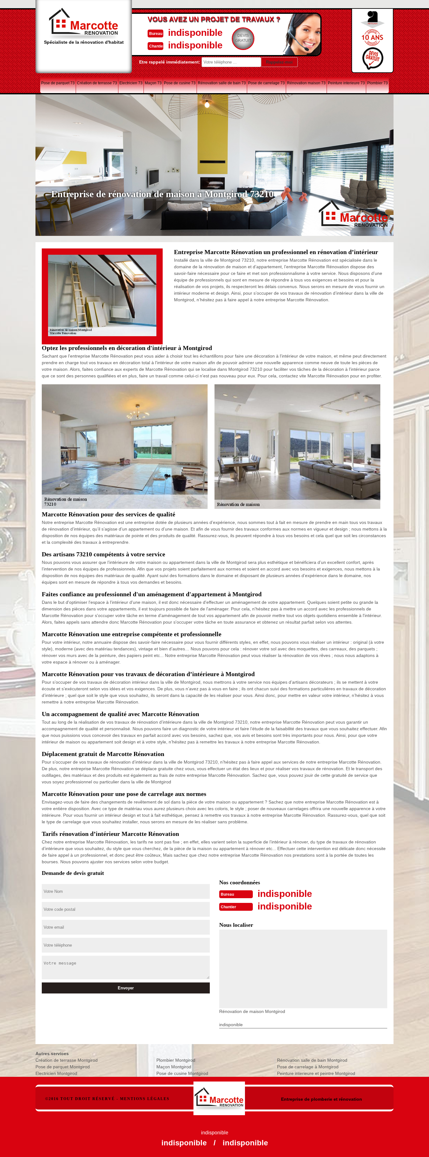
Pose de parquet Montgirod (62, 1066)
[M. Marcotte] (219, 1095)
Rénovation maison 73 (306, 83)
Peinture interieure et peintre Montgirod (316, 1073)
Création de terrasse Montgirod (66, 1060)
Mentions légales (145, 1099)
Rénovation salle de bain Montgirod (312, 1060)
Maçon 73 (153, 83)
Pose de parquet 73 (58, 83)
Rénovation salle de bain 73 (222, 83)
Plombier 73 (377, 83)
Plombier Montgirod (175, 1060)
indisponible (195, 32)
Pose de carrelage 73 (266, 83)
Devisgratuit (243, 38)
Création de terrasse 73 (97, 83)
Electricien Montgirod (56, 1073)
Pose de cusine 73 (180, 83)
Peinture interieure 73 (346, 83)
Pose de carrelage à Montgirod (308, 1066)
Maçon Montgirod (173, 1066)
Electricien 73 (131, 83)
